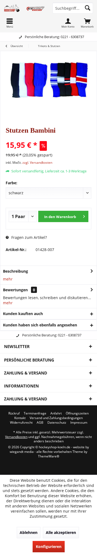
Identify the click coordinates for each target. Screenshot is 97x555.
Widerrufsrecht (21, 422)
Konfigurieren (48, 546)
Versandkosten (16, 436)
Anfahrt (56, 413)
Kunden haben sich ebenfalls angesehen (40, 324)
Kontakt (20, 418)
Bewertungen (15, 289)
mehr (8, 279)
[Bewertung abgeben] (48, 138)
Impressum (78, 422)
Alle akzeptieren (61, 532)
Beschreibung (15, 271)
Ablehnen (28, 532)
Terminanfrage (35, 413)
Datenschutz (56, 422)
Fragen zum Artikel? (28, 237)
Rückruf (14, 413)
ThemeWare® (48, 456)
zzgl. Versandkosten (37, 162)
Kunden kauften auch (23, 313)
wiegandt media (22, 451)
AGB (40, 422)
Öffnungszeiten (77, 413)
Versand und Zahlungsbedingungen (56, 418)
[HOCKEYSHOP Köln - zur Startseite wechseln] (24, 8)
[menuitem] (87, 23)
